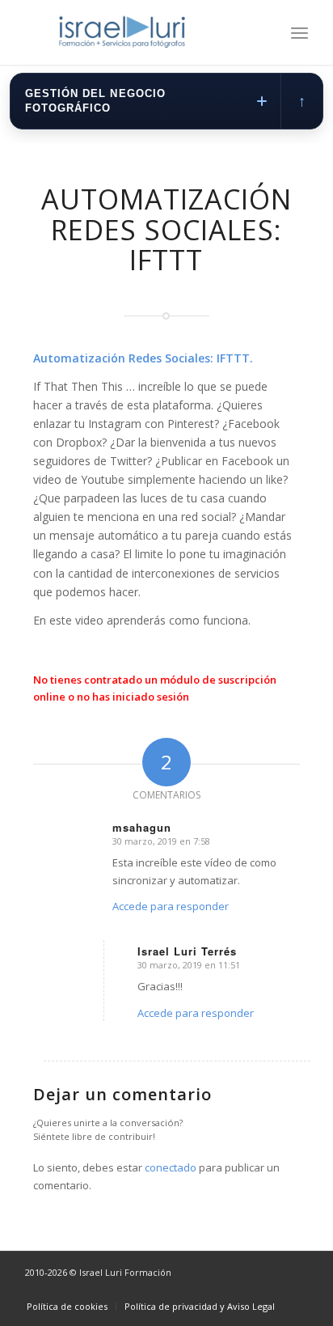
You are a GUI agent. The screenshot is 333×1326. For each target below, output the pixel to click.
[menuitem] (299, 32)
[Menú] (299, 32)
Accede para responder (170, 906)
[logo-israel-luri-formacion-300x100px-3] (138, 32)
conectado (170, 1167)
